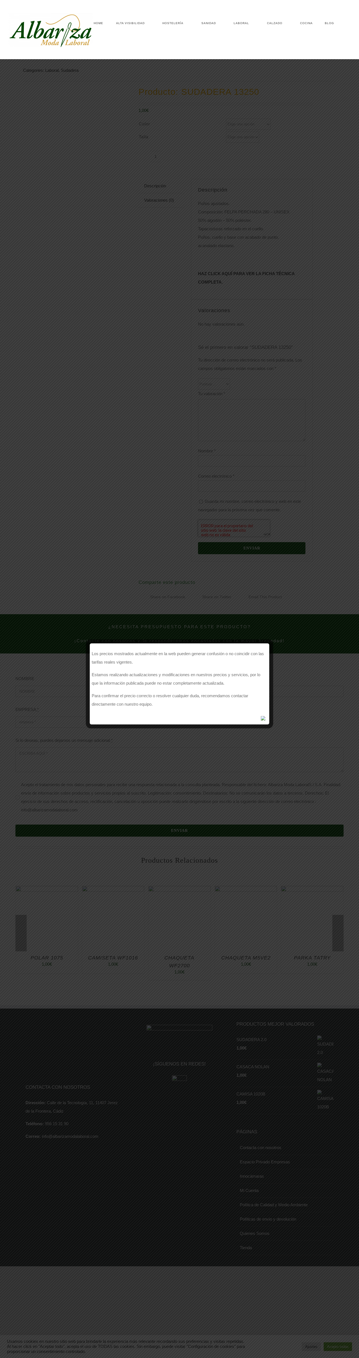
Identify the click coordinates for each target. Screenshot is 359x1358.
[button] (342, 23)
